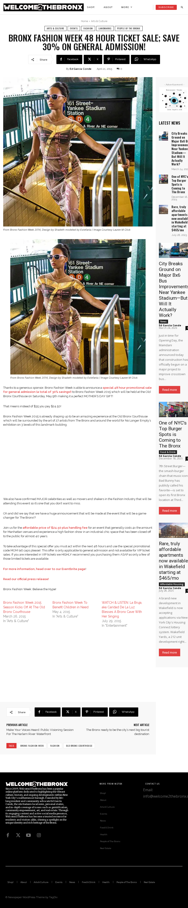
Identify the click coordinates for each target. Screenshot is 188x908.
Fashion (88, 28)
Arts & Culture (99, 21)
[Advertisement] (77, 465)
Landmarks (105, 28)
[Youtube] (28, 835)
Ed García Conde (80, 68)
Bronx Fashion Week (32, 745)
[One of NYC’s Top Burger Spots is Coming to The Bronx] (163, 179)
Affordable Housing (171, 584)
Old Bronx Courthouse (79, 745)
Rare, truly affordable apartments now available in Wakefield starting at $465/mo (173, 561)
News (163, 321)
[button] (182, 7)
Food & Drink (168, 452)
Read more (169, 389)
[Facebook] (8, 835)
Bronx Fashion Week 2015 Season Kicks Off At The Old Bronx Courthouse (24, 607)
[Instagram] (38, 835)
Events (74, 28)
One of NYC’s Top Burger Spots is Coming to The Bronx (179, 184)
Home (84, 21)
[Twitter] (18, 835)
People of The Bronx (128, 28)
